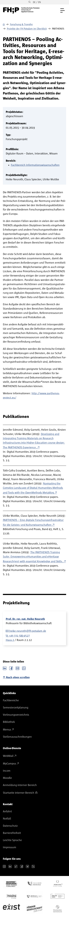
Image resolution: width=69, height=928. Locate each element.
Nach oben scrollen (18, 677)
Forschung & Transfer (21, 24)
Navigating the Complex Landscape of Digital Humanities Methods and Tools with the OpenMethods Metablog (33, 488)
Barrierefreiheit (12, 833)
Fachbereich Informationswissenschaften (35, 165)
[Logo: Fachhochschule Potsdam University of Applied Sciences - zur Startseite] (21, 10)
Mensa (7, 729)
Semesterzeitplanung (15, 707)
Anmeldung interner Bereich (20, 785)
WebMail (8, 756)
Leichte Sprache (12, 840)
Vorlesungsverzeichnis (16, 714)
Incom (6, 770)
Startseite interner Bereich (18, 792)
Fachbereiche (11, 700)
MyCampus (9, 763)
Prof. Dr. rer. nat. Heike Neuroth (25, 619)
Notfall (7, 818)
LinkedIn (4, 668)
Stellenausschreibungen (17, 736)
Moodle (7, 778)
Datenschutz (10, 825)
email (17, 668)
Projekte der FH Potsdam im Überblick (27, 28)
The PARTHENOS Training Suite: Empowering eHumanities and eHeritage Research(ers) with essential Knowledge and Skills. (33, 557)
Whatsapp (24, 668)
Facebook (11, 668)
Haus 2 (10, 640)
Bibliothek (9, 722)
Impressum (9, 847)
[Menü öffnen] (62, 10)
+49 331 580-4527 (19, 635)
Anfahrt (7, 811)
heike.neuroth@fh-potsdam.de (27, 631)
